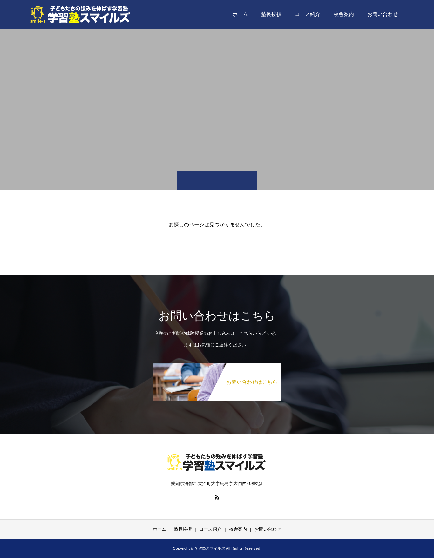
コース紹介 (307, 14)
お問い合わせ (382, 14)
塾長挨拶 (271, 14)
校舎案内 (344, 14)
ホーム (240, 14)
